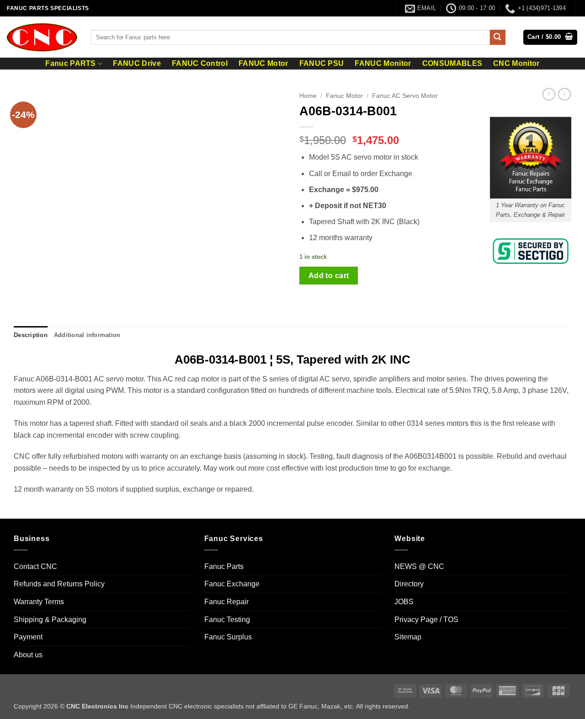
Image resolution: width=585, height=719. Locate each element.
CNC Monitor (516, 63)
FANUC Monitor (383, 63)
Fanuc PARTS (70, 63)
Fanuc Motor (344, 95)
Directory (409, 584)
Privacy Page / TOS (426, 619)
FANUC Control (200, 63)
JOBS (404, 602)
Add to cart (328, 275)
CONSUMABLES (452, 63)
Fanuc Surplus (228, 637)
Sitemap (407, 637)
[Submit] (497, 37)
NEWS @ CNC (419, 566)
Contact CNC (35, 566)
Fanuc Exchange (232, 584)
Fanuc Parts (224, 566)
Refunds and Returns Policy (59, 584)
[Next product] (548, 94)
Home (308, 95)
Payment (28, 637)
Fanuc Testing (227, 619)
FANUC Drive (137, 63)
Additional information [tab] (87, 335)
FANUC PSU (321, 63)
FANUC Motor (263, 63)
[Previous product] (564, 94)
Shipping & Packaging (50, 619)
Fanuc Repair (226, 602)
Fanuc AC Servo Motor (405, 95)
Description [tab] (31, 335)
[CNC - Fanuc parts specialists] (42, 37)
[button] (550, 37)
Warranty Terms (39, 602)
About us (28, 655)
